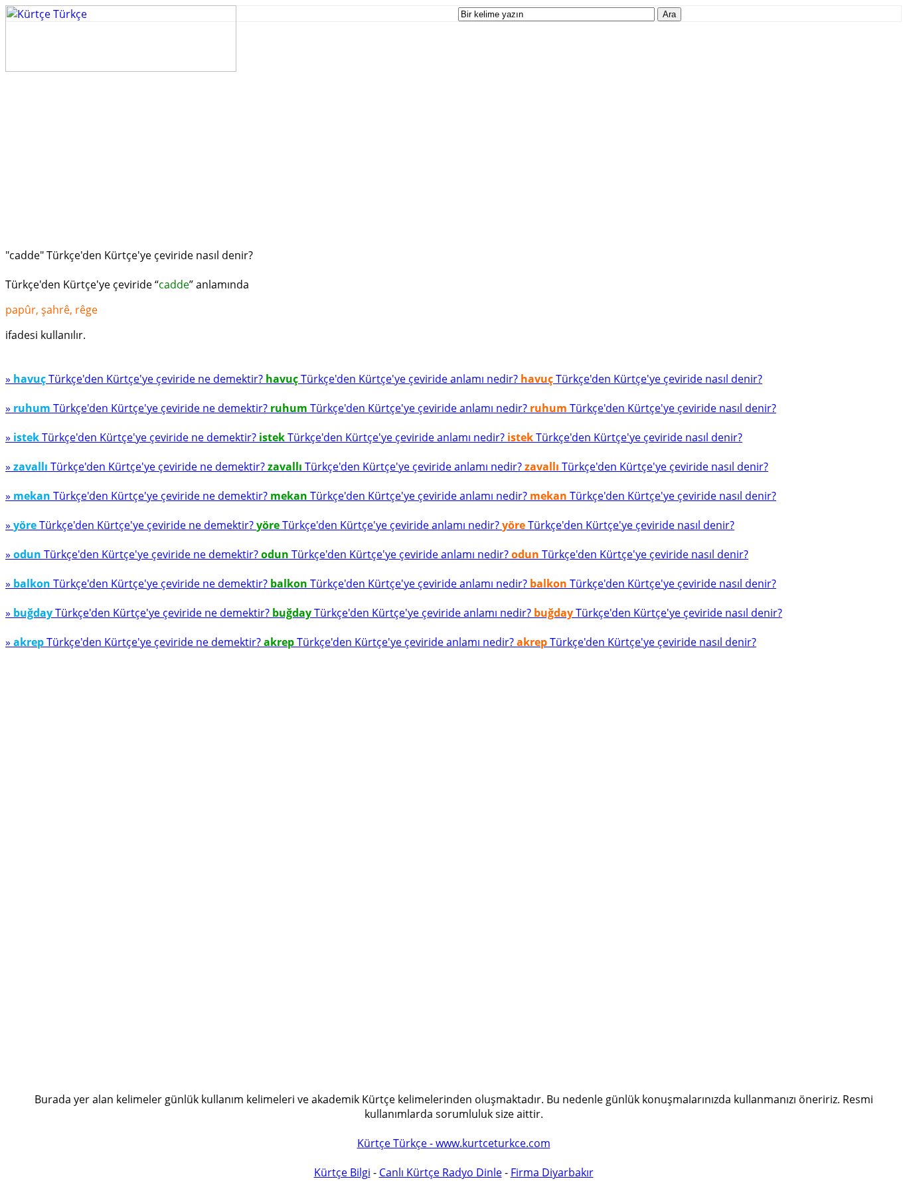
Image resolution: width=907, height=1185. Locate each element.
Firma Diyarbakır (552, 1172)
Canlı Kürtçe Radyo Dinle (440, 1172)
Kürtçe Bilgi (342, 1172)
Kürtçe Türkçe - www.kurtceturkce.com (453, 1143)
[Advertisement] (403, 165)
